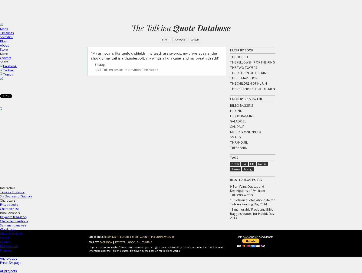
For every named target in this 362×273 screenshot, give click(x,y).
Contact (5, 58)
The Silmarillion (244, 78)
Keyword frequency (13, 217)
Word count (8, 229)
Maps (4, 29)
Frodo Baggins (242, 116)
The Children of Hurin (248, 83)
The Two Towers (243, 68)
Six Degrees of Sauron (16, 196)
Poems (235, 169)
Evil (244, 164)
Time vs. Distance (12, 192)
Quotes (5, 242)
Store (4, 49)
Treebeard (238, 148)
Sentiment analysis (13, 225)
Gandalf (237, 127)
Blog (3, 41)
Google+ (134, 242)
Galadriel (238, 121)
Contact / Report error (122, 237)
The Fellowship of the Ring (252, 62)
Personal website (163, 237)
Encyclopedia (9, 205)
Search (195, 39)
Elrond (236, 111)
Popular (180, 39)
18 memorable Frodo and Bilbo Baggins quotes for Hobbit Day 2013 (252, 213)
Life (252, 164)
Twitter (120, 242)
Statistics (6, 37)
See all (4, 238)
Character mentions (14, 221)
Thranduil (239, 142)
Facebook (106, 242)
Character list (9, 209)
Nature (262, 164)
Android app (8, 258)
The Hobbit (239, 57)
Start (165, 39)
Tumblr (147, 242)
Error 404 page (10, 263)
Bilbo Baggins (241, 105)
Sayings (248, 169)
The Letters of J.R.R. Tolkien (252, 89)
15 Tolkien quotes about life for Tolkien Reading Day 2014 (252, 202)
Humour (6, 250)
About (4, 45)
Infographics (9, 246)
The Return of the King (249, 73)
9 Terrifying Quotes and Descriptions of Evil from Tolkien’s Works (247, 190)
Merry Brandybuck (245, 132)
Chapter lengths (11, 234)
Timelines (7, 33)
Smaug (235, 137)
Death (235, 164)
